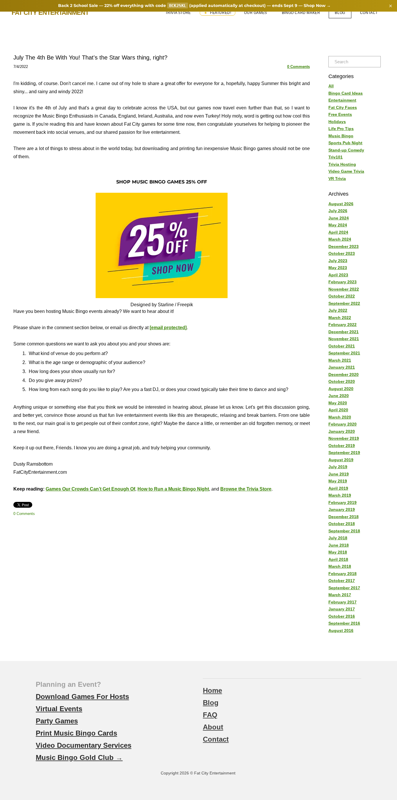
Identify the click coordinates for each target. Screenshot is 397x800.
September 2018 (344, 531)
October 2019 (341, 445)
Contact (369, 13)
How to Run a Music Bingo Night (173, 489)
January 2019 (341, 509)
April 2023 (338, 275)
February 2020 (342, 424)
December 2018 (343, 516)
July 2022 (337, 310)
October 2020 (341, 381)
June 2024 (338, 218)
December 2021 (343, 331)
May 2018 (337, 552)
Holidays (337, 121)
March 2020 (339, 417)
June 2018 (338, 545)
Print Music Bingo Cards (76, 733)
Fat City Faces (342, 107)
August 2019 (340, 459)
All (331, 86)
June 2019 (338, 474)
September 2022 (344, 303)
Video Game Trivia (346, 171)
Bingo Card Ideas (345, 93)
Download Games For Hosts (82, 696)
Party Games (57, 721)
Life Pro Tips (341, 128)
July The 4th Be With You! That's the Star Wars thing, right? (90, 57)
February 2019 (342, 502)
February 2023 (342, 282)
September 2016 (344, 623)
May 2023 (337, 267)
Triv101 (335, 157)
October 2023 (341, 253)
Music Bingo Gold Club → (79, 757)
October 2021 (341, 346)
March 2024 (339, 239)
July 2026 (337, 210)
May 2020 (337, 403)
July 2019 (337, 466)
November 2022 (343, 289)
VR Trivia (337, 178)
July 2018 (337, 538)
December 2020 (343, 374)
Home (212, 690)
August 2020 (340, 388)
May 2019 (337, 481)
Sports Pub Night (345, 142)
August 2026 (340, 203)
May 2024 (337, 225)
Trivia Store (178, 13)
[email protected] (168, 327)
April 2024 (338, 232)
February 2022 (342, 324)
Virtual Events (59, 709)
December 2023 (343, 246)
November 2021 (343, 338)
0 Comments (298, 66)
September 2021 (344, 353)
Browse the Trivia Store (245, 489)
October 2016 (341, 616)
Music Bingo (340, 136)
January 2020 (341, 431)
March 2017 (339, 594)
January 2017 (341, 609)
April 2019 (338, 488)
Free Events (340, 114)
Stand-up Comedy (346, 150)
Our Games (255, 13)
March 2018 (339, 566)
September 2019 (344, 452)
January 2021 (341, 367)
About (213, 727)
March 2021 (339, 360)
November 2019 (343, 438)
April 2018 (338, 559)
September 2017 (344, 587)
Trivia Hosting (342, 164)
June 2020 (338, 395)
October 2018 (341, 523)
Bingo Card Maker (301, 13)
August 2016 (340, 630)
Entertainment (342, 100)
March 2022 (339, 317)
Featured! (220, 13)
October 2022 (341, 296)
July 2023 (337, 260)
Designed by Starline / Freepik (161, 304)
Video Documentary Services (83, 745)
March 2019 (339, 495)
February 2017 (342, 602)
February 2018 (342, 573)
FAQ (210, 715)
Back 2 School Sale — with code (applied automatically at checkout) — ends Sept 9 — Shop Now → (194, 5)
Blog (340, 13)
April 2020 (338, 410)
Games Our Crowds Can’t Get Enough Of (90, 489)
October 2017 (341, 580)
